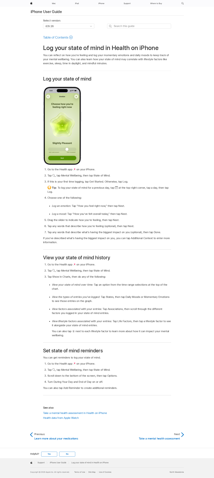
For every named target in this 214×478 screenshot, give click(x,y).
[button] (182, 3)
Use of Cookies (105, 472)
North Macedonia (177, 472)
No (67, 454)
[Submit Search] (110, 26)
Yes (49, 454)
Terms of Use (79, 472)
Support (41, 463)
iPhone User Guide (46, 11)
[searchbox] (139, 26)
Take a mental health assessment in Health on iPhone (75, 413)
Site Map (92, 472)
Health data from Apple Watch (61, 417)
